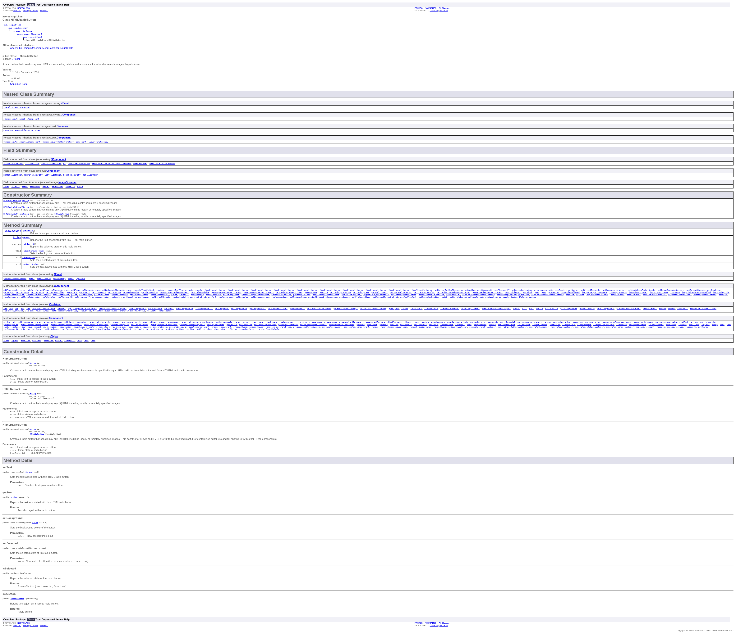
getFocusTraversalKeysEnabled (672, 322)
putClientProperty (351, 294)
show (209, 329)
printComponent (231, 294)
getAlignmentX (484, 290)
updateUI (80, 278)
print (174, 294)
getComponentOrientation (557, 322)
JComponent (68, 114)
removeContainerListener (703, 308)
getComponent (222, 308)
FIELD (26, 11)
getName (360, 324)
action (6, 322)
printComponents (605, 308)
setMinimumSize (298, 297)
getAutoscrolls (545, 290)
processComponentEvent (197, 327)
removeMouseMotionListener (589, 327)
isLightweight (656, 324)
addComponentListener (29, 322)
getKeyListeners (215, 324)
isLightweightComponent (594, 292)
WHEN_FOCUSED (140, 163)
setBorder (115, 297)
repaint (570, 294)
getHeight (8, 292)
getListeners (99, 292)
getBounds (573, 290)
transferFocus (246, 329)
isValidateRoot (61, 294)
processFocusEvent (221, 327)
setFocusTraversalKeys (37, 311)
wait (79, 340)
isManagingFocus (618, 292)
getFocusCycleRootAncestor (617, 322)
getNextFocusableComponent (174, 292)
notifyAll (69, 340)
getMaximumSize (131, 292)
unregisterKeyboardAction (513, 297)
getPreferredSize (200, 292)
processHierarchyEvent (279, 327)
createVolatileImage (350, 322)
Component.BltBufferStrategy (58, 142)
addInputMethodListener (134, 322)
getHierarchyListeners (96, 324)
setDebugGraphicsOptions (136, 297)
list (524, 308)
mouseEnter (65, 327)
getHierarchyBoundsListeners (66, 324)
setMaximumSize (279, 297)
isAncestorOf (431, 308)
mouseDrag (52, 327)
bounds (246, 322)
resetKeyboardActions (704, 294)
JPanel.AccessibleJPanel (16, 107)
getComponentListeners (530, 322)
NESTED (17, 11)
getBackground (477, 322)
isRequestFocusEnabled (38, 294)
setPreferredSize (361, 297)
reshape (723, 294)
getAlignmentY (502, 290)
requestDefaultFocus (597, 294)
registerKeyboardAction (376, 294)
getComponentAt (239, 308)
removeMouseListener (562, 327)
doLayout (169, 308)
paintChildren (101, 294)
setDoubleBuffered (182, 297)
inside (492, 324)
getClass (36, 340)
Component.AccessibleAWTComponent (21, 142)
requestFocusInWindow (654, 294)
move (111, 327)
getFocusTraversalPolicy (373, 308)
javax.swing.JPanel (31, 37)
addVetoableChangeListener (116, 290)
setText (26, 264)
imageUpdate (480, 324)
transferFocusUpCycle (267, 329)
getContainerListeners (319, 308)
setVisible (491, 297)
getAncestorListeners (523, 290)
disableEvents (395, 322)
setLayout (85, 311)
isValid (682, 324)
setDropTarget (52, 329)
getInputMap (22, 292)
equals (15, 340)
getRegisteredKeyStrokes (289, 292)
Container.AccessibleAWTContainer (21, 130)
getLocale (232, 324)
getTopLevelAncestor (401, 292)
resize (670, 327)
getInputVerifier (55, 292)
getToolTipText (361, 292)
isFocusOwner (584, 324)
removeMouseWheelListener (620, 327)
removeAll (682, 308)
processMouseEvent (332, 327)
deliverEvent (155, 308)
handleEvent (446, 324)
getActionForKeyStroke (447, 290)
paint (74, 294)
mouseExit (79, 327)
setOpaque (344, 297)
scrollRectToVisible (28, 297)
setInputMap (242, 297)
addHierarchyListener (108, 322)
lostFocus (27, 327)
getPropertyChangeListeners (227, 292)
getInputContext (139, 324)
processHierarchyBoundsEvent (248, 327)
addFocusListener (53, 322)
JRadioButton (13, 230)
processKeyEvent (301, 294)
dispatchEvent (412, 322)
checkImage (257, 322)
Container (62, 126)
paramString (59, 278)
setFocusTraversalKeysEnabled (94, 329)
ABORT (6, 186)
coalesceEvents (287, 322)
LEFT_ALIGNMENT (53, 175)
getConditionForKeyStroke (642, 290)
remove (662, 308)
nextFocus (121, 327)
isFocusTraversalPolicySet (496, 308)
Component (64, 137)
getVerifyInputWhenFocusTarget (453, 292)
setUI (71, 278)
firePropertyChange (215, 290)
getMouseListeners (288, 324)
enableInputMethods (457, 322)
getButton (27, 230)
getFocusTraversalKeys (346, 308)
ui (64, 163)
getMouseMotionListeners (313, 324)
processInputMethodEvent (306, 327)
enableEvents (438, 322)
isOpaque (675, 292)
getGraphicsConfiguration (34, 324)
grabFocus (554, 292)
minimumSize (551, 308)
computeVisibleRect (143, 290)
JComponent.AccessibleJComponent (21, 119)
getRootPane (311, 292)
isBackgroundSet (506, 324)
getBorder (560, 290)
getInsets (72, 292)
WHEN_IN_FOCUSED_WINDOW (162, 163)
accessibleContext (13, 163)
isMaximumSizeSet (638, 292)
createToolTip (175, 290)
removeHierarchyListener (482, 327)
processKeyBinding (281, 294)
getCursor (578, 322)
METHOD (44, 11)
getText (26, 237)
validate (151, 311)
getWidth (527, 292)
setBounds (690, 327)
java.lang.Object (11, 25)
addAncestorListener (14, 290)
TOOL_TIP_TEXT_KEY (51, 163)
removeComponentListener (394, 327)
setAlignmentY (82, 297)
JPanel (16, 58)
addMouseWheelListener (228, 322)
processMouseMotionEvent (326, 294)
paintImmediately (139, 294)
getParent (372, 324)
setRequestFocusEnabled (385, 297)
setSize (190, 329)
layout (516, 308)
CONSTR (34, 11)
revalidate (9, 297)
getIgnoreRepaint (119, 324)
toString (232, 329)
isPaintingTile (721, 292)
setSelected (28, 257)
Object (54, 336)
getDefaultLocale (696, 290)
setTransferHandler (429, 297)
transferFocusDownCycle (132, 311)
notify (58, 340)
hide (469, 324)
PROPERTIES (57, 186)
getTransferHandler (424, 292)
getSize (324, 292)
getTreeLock (420, 324)
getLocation (114, 292)
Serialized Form (19, 84)
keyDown (706, 324)
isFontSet (621, 324)
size (223, 329)
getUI (31, 278)
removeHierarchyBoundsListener (450, 327)
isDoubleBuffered (570, 292)
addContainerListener (43, 308)
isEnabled (555, 324)
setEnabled (200, 297)
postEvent (145, 327)
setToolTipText (408, 297)
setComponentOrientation (16, 329)
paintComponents (568, 308)
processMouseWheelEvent (356, 327)
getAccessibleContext (14, 278)
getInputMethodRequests (192, 324)
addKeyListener (158, 322)
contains (161, 290)
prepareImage (160, 327)
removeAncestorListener (431, 294)
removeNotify (453, 294)
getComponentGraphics (614, 290)
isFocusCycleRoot (449, 308)
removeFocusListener (420, 327)
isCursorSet (524, 324)
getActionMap (468, 290)
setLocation (152, 329)
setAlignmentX (65, 297)
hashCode (48, 340)
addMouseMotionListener (201, 322)
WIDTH (80, 186)
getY (544, 292)
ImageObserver (32, 48)
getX (537, 292)
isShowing (671, 324)
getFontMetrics (708, 322)
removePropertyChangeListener (478, 294)
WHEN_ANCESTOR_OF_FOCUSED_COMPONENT (111, 163)
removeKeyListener (539, 327)
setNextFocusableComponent (322, 297)
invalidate (416, 308)
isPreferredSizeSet (13, 294)
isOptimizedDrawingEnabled (696, 292)
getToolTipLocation (340, 292)
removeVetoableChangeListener (547, 294)
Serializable (66, 48)
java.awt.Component (18, 28)
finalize (25, 340)
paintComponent (120, 294)
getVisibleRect (513, 292)
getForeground (10, 324)
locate (539, 308)
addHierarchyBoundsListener (79, 322)
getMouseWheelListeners (341, 324)
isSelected (28, 244)
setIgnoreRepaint (122, 329)
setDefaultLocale (161, 297)
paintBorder (85, 294)
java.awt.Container (22, 31)
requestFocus (617, 294)
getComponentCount (278, 308)
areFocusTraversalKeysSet (113, 308)
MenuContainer (50, 48)
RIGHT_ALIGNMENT (71, 175)
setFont (212, 297)
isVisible (694, 324)
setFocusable (69, 329)
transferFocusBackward (105, 311)
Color (41, 251)
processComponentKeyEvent (255, 294)
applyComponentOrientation (82, 308)
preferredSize (587, 308)
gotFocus (433, 324)
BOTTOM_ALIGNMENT (12, 175)
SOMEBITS (70, 186)
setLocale (138, 329)
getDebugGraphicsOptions (671, 290)
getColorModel (507, 322)
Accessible (16, 48)
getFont (694, 322)
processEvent (650, 308)
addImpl (62, 308)
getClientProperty (590, 290)
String (25, 200)
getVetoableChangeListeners (488, 292)
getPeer (384, 324)
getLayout (394, 308)
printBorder (197, 294)
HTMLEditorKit (61, 214)
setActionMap (48, 297)
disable (189, 290)
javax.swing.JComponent (29, 34)
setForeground (226, 297)
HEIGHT (46, 186)
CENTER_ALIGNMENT (33, 175)
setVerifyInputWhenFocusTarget (466, 297)
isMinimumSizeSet (659, 292)
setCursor (37, 329)
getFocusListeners (643, 322)
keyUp (715, 324)
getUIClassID (44, 278)
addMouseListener (177, 322)
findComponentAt (184, 308)
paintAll (133, 327)
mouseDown (39, 327)
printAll (184, 294)
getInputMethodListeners (164, 324)
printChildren (213, 294)
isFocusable (568, 324)
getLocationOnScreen (265, 324)
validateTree (165, 311)
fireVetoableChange (422, 290)
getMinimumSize (149, 292)
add (5, 308)
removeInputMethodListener (512, 327)
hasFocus (460, 324)
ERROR (25, 186)
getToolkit (406, 324)
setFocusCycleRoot (13, 311)
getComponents (297, 308)
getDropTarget (592, 322)
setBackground (29, 251)
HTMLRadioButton (12, 200)
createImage (315, 322)
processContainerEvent (628, 308)
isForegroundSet (637, 324)
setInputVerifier (260, 297)
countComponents (137, 308)
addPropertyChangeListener (54, 290)
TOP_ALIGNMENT (90, 175)
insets (404, 308)
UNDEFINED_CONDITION (79, 163)
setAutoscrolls (100, 297)
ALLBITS (16, 186)
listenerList (32, 163)
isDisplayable (539, 324)
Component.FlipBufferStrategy (92, 142)
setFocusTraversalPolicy (65, 311)
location (15, 327)
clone (6, 340)
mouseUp (103, 327)
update (532, 297)
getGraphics (713, 290)
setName (180, 329)
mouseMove (91, 327)
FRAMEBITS (35, 186)
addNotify (33, 290)
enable (199, 290)
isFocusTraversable (603, 324)
